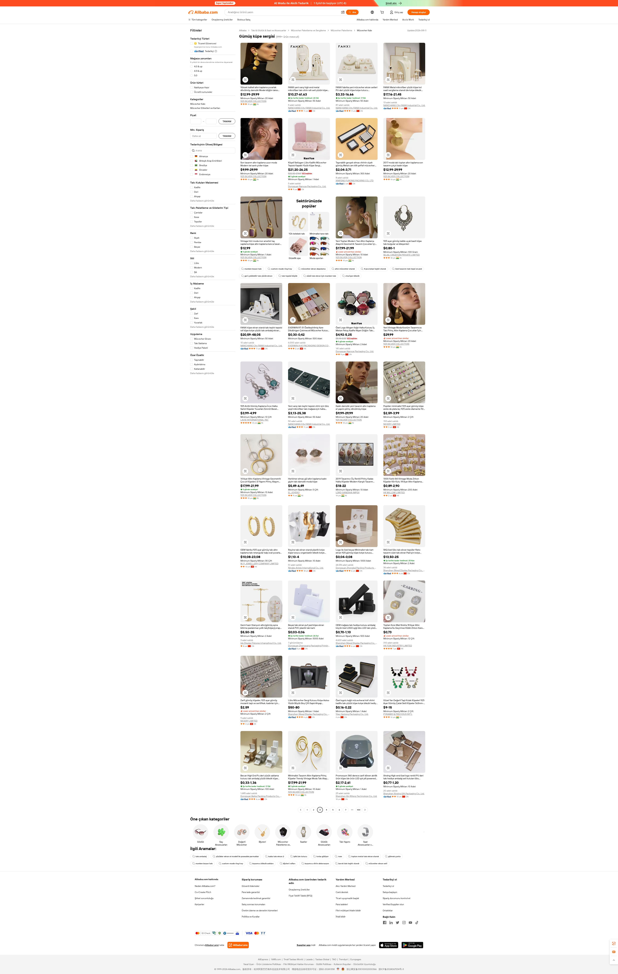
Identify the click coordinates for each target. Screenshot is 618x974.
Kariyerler (199, 904)
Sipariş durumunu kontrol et (396, 898)
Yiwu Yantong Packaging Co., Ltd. (352, 714)
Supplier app (304, 945)
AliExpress (263, 959)
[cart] (382, 12)
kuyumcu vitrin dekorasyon (317, 863)
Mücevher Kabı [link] (364, 30)
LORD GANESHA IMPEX (347, 492)
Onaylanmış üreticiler (299, 889)
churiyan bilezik (352, 276)
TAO (334, 959)
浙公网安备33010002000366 (361, 969)
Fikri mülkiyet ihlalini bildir (348, 910)
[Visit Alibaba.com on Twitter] (397, 922)
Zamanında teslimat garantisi (256, 898)
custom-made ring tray (281, 269)
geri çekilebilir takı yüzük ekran (258, 276)
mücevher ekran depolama (313, 269)
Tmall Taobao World (293, 959)
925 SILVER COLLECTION (253, 101)
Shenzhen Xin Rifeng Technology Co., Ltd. (356, 796)
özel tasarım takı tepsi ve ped (408, 269)
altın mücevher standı (345, 269)
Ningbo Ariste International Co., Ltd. (305, 568)
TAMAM (227, 121)
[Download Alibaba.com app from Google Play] (412, 945)
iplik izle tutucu (300, 856)
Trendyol (343, 959)
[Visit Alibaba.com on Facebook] (385, 922)
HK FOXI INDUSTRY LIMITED (397, 645)
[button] (343, 12)
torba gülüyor (322, 856)
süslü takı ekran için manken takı (321, 276)
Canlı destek (342, 892)
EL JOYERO (294, 492)
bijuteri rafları (289, 863)
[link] (614, 943)
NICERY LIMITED (391, 424)
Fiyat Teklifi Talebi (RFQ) (300, 895)
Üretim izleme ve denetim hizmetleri (260, 910)
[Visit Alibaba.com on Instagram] (404, 922)
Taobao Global (322, 959)
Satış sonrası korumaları (253, 904)
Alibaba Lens (212, 945)
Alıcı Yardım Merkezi (346, 886)
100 (358, 810)
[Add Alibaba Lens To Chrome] (238, 945)
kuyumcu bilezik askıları (263, 863)
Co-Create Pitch (203, 892)
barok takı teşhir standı (348, 863)
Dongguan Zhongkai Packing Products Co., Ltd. (357, 568)
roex (340, 856)
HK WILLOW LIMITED (394, 492)
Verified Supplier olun (393, 904)
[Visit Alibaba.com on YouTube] (410, 922)
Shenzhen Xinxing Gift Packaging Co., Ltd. (403, 793)
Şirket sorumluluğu (204, 898)
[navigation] (212, 420)
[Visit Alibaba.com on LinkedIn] (391, 922)
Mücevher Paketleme (341, 30)
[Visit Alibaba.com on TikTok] (417, 922)
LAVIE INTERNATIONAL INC (254, 420)
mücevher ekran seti (378, 863)
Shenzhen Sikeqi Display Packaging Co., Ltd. (404, 570)
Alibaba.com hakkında (206, 879)
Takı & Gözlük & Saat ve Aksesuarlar (268, 30)
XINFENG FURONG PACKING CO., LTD (355, 180)
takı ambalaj (201, 856)
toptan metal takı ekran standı (365, 856)
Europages (355, 959)
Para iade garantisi (251, 892)
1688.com (276, 959)
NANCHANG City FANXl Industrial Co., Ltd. (309, 108)
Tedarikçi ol (388, 886)
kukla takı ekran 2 (276, 856)
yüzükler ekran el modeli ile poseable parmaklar (237, 856)
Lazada (309, 959)
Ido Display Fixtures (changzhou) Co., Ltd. (260, 643)
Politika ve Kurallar (251, 916)
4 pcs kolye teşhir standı (375, 269)
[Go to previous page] (301, 810)
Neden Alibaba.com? (205, 886)
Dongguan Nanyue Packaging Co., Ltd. (307, 186)
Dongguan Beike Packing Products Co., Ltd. (261, 796)
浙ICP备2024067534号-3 (391, 969)
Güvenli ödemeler (250, 886)
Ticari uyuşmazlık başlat (347, 898)
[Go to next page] (365, 810)
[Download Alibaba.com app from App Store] (388, 945)
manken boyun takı (253, 269)
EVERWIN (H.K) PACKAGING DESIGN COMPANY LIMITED (309, 345)
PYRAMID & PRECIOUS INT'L (397, 714)
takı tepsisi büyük (289, 276)
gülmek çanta (394, 856)
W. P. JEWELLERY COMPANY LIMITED (259, 563)
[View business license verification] (338, 969)
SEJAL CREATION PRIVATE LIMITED (401, 255)
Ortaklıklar (388, 910)
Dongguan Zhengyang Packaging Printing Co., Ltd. (309, 645)
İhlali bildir (341, 916)
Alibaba (242, 30)
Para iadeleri (342, 904)
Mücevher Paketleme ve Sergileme (308, 30)
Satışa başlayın (390, 892)
